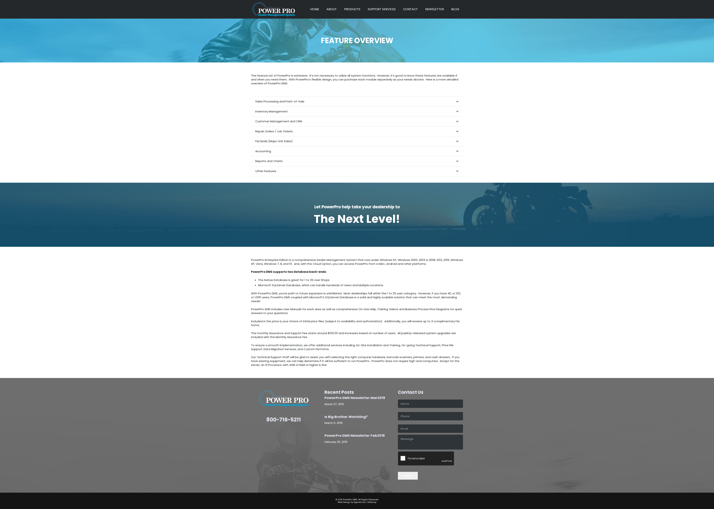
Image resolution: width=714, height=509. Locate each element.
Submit (408, 476)
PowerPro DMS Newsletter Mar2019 (354, 397)
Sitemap (372, 502)
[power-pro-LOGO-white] (273, 9)
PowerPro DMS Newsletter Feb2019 (354, 435)
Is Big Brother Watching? (346, 416)
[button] (362, 9)
